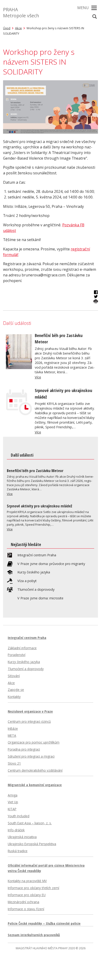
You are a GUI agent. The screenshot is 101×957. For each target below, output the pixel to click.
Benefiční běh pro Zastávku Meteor (35, 470)
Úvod (6, 28)
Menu (83, 7)
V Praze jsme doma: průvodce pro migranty (51, 564)
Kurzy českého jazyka (33, 572)
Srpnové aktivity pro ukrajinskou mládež (39, 506)
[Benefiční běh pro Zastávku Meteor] (19, 367)
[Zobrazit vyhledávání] (94, 16)
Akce (18, 28)
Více (38, 377)
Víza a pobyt (27, 581)
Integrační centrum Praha (36, 555)
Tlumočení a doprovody (35, 589)
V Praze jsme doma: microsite (40, 598)
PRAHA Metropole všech (21, 12)
